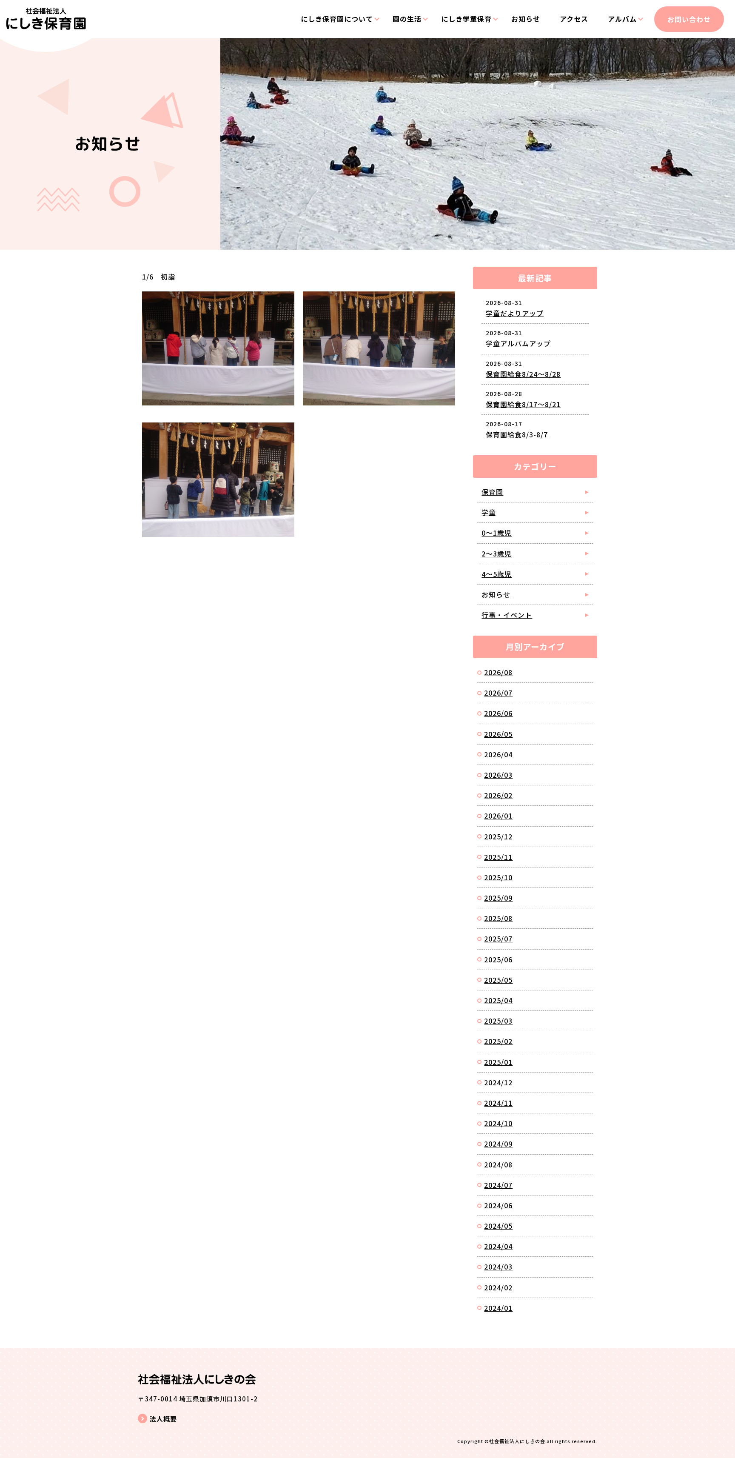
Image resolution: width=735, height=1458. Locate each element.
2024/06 (498, 1205)
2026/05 (498, 734)
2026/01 (498, 815)
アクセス (574, 19)
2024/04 (498, 1246)
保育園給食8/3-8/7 (517, 434)
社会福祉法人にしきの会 (517, 1441)
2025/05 (498, 980)
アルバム (622, 19)
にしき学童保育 (466, 19)
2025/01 (498, 1062)
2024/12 (498, 1082)
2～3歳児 (496, 553)
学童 (488, 512)
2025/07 (498, 938)
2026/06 (498, 713)
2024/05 (498, 1226)
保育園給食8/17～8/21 (523, 404)
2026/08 (498, 672)
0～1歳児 (496, 533)
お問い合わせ (689, 19)
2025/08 (498, 918)
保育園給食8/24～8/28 (523, 374)
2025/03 (498, 1021)
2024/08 (498, 1164)
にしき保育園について (337, 19)
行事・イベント (506, 615)
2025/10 (498, 877)
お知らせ (525, 19)
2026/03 (498, 775)
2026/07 (498, 693)
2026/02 (498, 795)
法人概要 (163, 1418)
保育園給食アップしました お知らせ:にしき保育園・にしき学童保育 (46, 26)
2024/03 (498, 1266)
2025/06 (498, 959)
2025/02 (498, 1041)
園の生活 (407, 19)
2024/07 (498, 1185)
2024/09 (498, 1143)
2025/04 (498, 1000)
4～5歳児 (496, 574)
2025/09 (498, 898)
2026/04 (498, 754)
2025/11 (498, 857)
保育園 (492, 492)
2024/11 (498, 1103)
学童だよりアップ (515, 313)
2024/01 (498, 1308)
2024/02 (498, 1287)
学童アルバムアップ (518, 343)
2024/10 (498, 1123)
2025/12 (498, 836)
